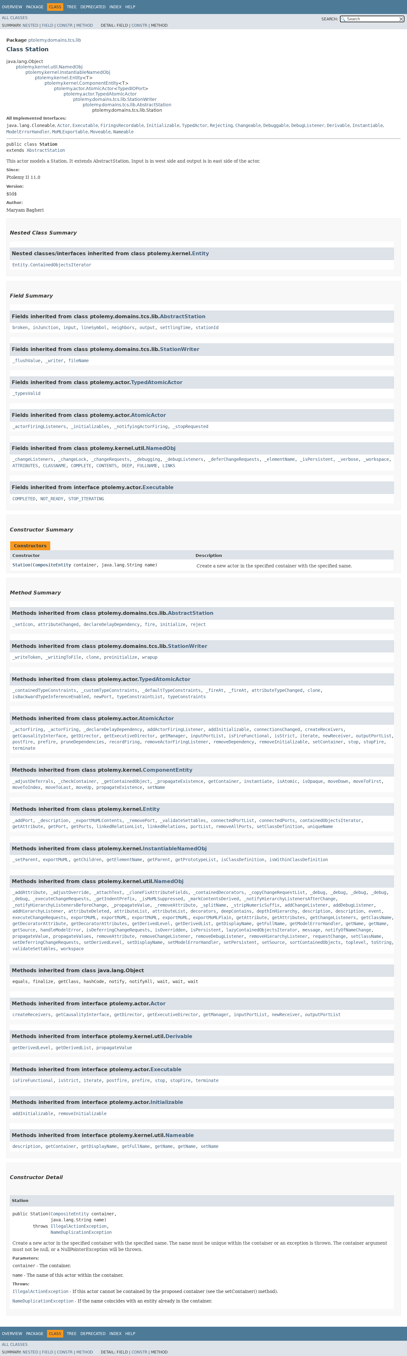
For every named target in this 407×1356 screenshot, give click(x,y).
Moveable (100, 131)
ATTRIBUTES (25, 465)
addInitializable (228, 729)
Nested (30, 25)
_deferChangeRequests (233, 459)
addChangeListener (306, 905)
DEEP (127, 465)
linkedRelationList (119, 826)
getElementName (124, 859)
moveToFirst (367, 781)
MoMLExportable (70, 131)
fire (150, 624)
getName (354, 923)
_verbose (348, 459)
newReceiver (337, 735)
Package (35, 7)
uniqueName (320, 826)
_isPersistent (316, 459)
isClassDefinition (242, 859)
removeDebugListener (220, 936)
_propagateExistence (179, 781)
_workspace (376, 459)
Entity (200, 253)
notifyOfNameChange (348, 929)
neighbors (123, 327)
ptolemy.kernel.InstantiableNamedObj (67, 72)
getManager (172, 735)
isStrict (284, 735)
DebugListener (307, 125)
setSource (273, 942)
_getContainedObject (125, 781)
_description (53, 820)
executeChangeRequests (39, 917)
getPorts (81, 826)
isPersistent (205, 929)
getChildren (87, 859)
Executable (85, 125)
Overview (12, 7)
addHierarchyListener (37, 911)
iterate (309, 735)
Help (130, 7)
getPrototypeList (195, 859)
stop (353, 741)
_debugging (147, 459)
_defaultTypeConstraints (171, 690)
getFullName (271, 923)
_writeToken (26, 657)
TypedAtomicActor (157, 382)
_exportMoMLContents (97, 820)
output (147, 327)
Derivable (338, 125)
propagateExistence (119, 787)
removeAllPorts (234, 826)
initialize (172, 624)
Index (115, 7)
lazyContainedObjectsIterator (261, 929)
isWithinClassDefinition (298, 859)
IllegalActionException (79, 1226)
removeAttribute (115, 936)
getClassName (376, 917)
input (69, 327)
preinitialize (120, 657)
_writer (54, 360)
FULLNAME (147, 465)
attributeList (130, 911)
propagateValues (72, 936)
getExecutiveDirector (129, 735)
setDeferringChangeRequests (45, 942)
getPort (57, 826)
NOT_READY (51, 498)
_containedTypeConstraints (44, 690)
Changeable (248, 125)
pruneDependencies (82, 741)
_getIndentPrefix (114, 898)
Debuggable (276, 125)
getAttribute (27, 826)
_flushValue (26, 360)
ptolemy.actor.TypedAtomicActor (100, 93)
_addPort (22, 820)
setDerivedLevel (103, 942)
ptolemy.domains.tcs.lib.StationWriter (115, 99)
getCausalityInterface (39, 735)
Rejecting (221, 125)
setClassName (366, 936)
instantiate (258, 781)
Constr (64, 25)
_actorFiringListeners (39, 426)
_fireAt (215, 690)
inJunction (45, 327)
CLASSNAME (54, 465)
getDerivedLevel (151, 923)
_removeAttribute (175, 905)
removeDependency (233, 741)
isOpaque (312, 781)
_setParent (25, 859)
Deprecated (93, 7)
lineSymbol (94, 327)
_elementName (279, 459)
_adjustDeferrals (32, 781)
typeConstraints (187, 696)
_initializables (90, 426)
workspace (72, 948)
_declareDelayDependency (113, 729)
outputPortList (373, 735)
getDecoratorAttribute (39, 923)
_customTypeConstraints (109, 690)
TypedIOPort (131, 88)
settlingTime (175, 327)
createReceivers (324, 729)
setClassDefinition (279, 826)
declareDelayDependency (112, 624)
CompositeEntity (52, 564)
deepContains (236, 911)
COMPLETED (23, 498)
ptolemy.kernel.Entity (58, 77)
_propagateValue (131, 905)
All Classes (15, 18)
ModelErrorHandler (28, 131)
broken (20, 327)
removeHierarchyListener (278, 936)
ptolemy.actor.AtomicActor (84, 88)
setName (156, 787)
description (316, 911)
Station (21, 564)
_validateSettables (183, 820)
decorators (203, 911)
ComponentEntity (167, 770)
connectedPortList (232, 820)
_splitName (213, 905)
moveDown (338, 781)
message (311, 929)
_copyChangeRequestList (277, 892)
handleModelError (60, 929)
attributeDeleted (88, 911)
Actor (63, 125)
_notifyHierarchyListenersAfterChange (289, 898)
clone (92, 657)
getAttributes (288, 917)
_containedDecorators (218, 892)
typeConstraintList (139, 696)
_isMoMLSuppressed (161, 898)
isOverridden (170, 929)
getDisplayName (234, 923)
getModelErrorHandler (315, 923)
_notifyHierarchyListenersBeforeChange (59, 905)
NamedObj (161, 448)
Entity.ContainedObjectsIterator (51, 264)
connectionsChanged (277, 729)
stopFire (373, 741)
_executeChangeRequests (61, 898)
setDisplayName (144, 942)
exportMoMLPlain (212, 917)
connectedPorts (277, 820)
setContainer (328, 741)
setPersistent (240, 942)
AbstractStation (46, 150)
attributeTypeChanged (277, 690)
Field (47, 25)
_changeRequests (110, 459)
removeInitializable (283, 741)
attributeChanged (58, 624)
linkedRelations (166, 826)
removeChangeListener (165, 936)
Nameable (123, 131)
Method (84, 25)
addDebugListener (353, 905)
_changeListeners (32, 459)
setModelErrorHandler (193, 942)
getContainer (223, 781)
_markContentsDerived (213, 898)
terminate (23, 748)
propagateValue (30, 936)
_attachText (108, 892)
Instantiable (367, 125)
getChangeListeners (333, 917)
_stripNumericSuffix (255, 905)
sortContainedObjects (315, 942)
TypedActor (194, 125)
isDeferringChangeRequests (118, 929)
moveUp (83, 787)
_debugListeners (184, 459)
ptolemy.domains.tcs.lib (54, 40)
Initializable (162, 125)
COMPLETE (81, 465)
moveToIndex (26, 787)
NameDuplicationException (81, 1232)
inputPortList (207, 735)
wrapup (149, 657)
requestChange (329, 936)
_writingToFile (63, 657)
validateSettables (34, 948)
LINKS (168, 465)
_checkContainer (77, 781)
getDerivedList (193, 923)
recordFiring (124, 741)
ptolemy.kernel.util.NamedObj (49, 66)
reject (198, 624)
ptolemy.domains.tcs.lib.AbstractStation (127, 104)
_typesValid (26, 393)
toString (381, 942)
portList (200, 826)
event (375, 911)
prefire (47, 741)
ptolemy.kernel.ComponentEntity (81, 83)
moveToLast (58, 787)
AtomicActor (148, 415)
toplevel (356, 942)
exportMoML (55, 859)
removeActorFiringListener (176, 741)
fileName (78, 360)
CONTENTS (106, 465)
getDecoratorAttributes (99, 923)
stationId (207, 327)
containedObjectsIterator (330, 820)
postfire (22, 741)
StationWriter (179, 349)
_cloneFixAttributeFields (157, 892)
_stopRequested (190, 426)
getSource (23, 929)
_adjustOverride (70, 892)
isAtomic (287, 781)
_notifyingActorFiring (141, 426)
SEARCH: (329, 19)
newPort (103, 696)
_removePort (141, 820)
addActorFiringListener (175, 729)
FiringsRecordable (122, 125)
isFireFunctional (249, 735)
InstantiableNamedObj (175, 849)
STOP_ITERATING (86, 498)
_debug (317, 892)
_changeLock (72, 459)
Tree (72, 7)
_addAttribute (28, 892)
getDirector (85, 735)
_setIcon (22, 624)
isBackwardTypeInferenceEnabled (50, 696)
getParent (158, 859)
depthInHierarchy (277, 911)
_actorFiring (27, 729)
